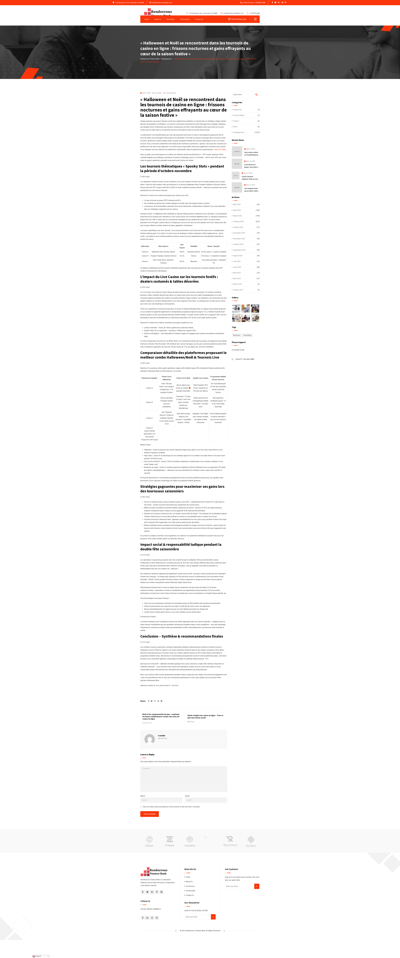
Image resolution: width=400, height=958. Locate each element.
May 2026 (237, 204)
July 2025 (237, 261)
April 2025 (237, 278)
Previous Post (146, 723)
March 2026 (237, 216)
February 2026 (238, 222)
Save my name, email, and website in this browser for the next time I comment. (171, 807)
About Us (157, 19)
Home (146, 19)
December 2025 (239, 233)
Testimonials (185, 19)
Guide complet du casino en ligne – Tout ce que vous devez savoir (205, 716)
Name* (142, 796)
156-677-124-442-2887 (244, 359)
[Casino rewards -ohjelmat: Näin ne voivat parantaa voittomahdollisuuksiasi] (236, 175)
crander (159, 93)
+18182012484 (260, 3)
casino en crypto (220, 149)
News (235, 127)
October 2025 (238, 244)
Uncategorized (171, 93)
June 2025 (237, 267)
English (38, 956)
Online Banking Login (238, 19)
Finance (236, 121)
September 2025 (239, 250)
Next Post (190, 722)
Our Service (170, 19)
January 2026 (238, 227)
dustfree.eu (237, 110)
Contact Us (199, 19)
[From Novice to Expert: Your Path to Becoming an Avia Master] (237, 164)
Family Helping (238, 115)
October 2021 (238, 290)
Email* (187, 796)
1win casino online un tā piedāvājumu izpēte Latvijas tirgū (251, 154)
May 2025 (237, 273)
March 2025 (237, 284)
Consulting (247, 335)
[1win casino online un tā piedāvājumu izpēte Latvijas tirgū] (237, 151)
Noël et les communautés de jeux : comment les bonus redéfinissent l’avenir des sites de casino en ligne (160, 716)
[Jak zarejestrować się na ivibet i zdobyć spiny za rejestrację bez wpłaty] (237, 187)
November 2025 (239, 239)
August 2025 (238, 256)
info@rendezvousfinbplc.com (162, 3)
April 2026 (237, 210)
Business (236, 335)
